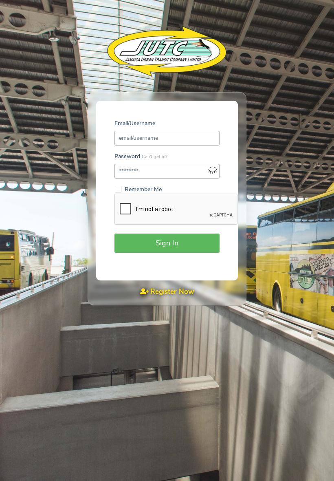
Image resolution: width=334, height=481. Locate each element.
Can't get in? (154, 157)
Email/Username (134, 123)
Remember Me (143, 189)
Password (127, 156)
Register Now (172, 291)
